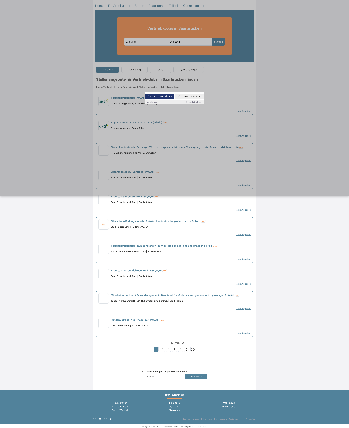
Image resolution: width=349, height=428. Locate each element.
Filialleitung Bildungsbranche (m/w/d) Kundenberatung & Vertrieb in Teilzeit (158, 221)
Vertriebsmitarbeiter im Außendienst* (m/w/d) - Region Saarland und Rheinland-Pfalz (164, 245)
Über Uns (206, 419)
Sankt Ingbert (120, 406)
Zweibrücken (229, 406)
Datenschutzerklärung (194, 102)
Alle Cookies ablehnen (189, 96)
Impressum (220, 419)
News (195, 419)
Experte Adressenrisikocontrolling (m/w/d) (138, 270)
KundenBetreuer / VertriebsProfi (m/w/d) (137, 319)
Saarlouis (174, 406)
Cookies (250, 419)
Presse (186, 419)
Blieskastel (175, 410)
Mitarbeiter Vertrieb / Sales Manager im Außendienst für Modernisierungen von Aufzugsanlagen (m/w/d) (175, 295)
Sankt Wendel (120, 410)
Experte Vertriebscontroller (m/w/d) (134, 196)
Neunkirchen (120, 402)
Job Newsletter (196, 377)
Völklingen (229, 402)
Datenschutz (236, 419)
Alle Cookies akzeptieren (160, 96)
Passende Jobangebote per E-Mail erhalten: (164, 371)
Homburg (174, 402)
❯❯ (193, 349)
